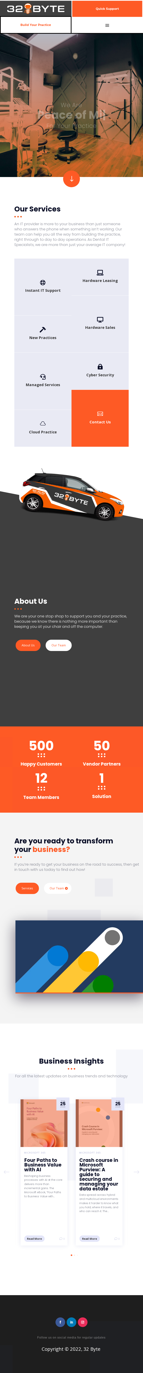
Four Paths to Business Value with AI (42, 1165)
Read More (34, 1238)
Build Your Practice (35, 25)
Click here (100, 423)
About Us (28, 645)
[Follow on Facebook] (60, 1322)
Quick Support (107, 9)
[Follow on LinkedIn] (71, 1322)
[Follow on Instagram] (83, 1322)
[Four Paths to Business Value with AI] (43, 1123)
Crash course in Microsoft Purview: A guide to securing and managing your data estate (98, 1174)
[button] (136, 1172)
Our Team (59, 645)
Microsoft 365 (35, 1152)
